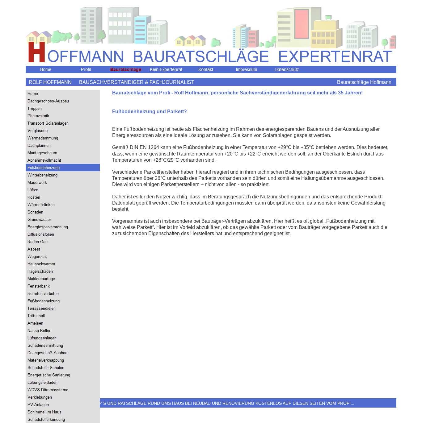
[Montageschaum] (63, 152)
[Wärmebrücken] (63, 204)
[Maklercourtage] (63, 278)
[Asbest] (63, 249)
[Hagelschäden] (63, 271)
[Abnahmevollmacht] (63, 160)
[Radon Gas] (63, 241)
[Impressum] (246, 69)
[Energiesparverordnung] (63, 226)
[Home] (46, 69)
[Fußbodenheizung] (63, 167)
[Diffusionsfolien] (63, 234)
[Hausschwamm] (63, 263)
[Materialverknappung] (63, 360)
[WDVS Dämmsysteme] (63, 389)
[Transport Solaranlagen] (63, 123)
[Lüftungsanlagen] (63, 338)
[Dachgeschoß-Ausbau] (63, 352)
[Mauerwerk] (63, 182)
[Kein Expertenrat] (166, 69)
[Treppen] (63, 108)
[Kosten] (63, 197)
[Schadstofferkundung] (63, 419)
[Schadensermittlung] (63, 345)
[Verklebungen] (63, 397)
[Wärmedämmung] (63, 138)
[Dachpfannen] (63, 145)
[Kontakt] (206, 69)
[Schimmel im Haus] (63, 412)
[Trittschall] (63, 315)
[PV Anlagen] (63, 404)
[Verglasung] (63, 130)
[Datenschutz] (287, 69)
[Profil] (86, 69)
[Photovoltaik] (63, 115)
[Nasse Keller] (63, 330)
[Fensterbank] (63, 286)
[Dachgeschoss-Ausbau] (63, 101)
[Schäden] (63, 212)
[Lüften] (63, 189)
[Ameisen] (63, 323)
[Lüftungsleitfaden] (63, 382)
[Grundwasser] (63, 219)
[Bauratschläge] (126, 69)
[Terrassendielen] (63, 308)
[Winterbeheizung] (63, 175)
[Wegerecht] (63, 256)
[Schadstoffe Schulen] (63, 367)
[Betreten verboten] (63, 293)
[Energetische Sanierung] (63, 375)
